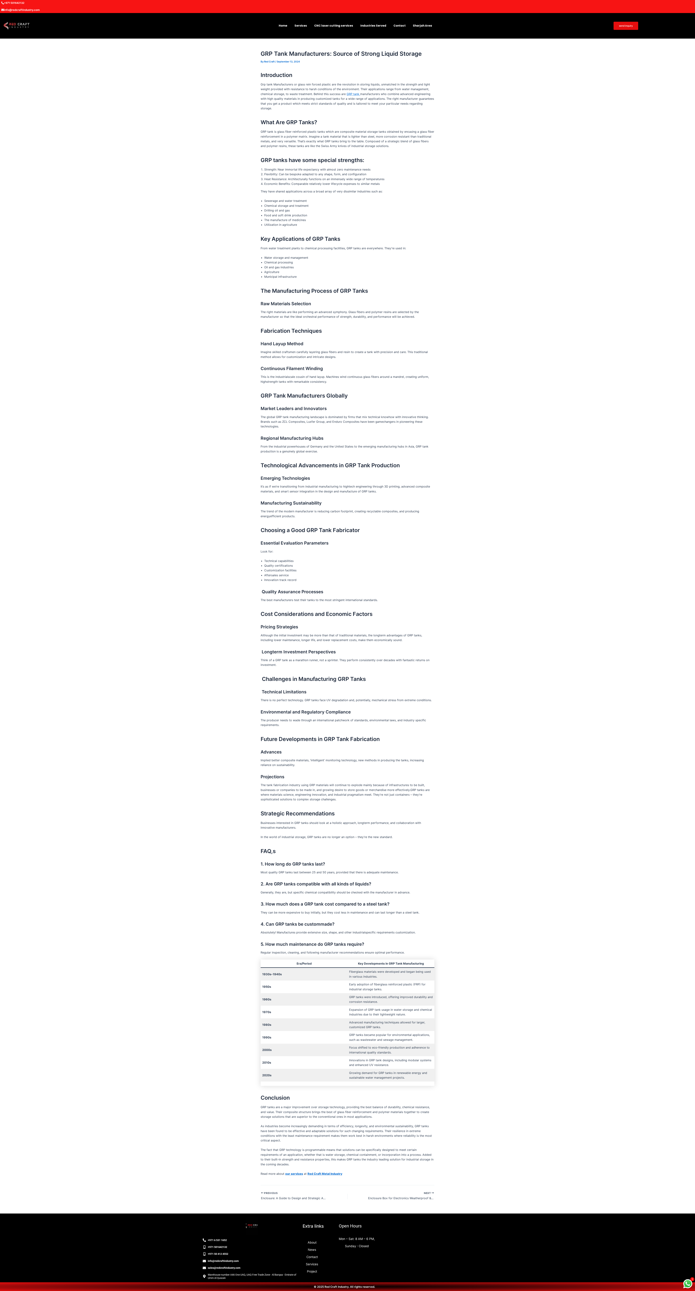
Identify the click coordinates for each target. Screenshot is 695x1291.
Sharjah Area (422, 26)
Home (283, 26)
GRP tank (353, 94)
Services (300, 26)
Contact (399, 26)
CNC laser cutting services (333, 26)
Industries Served (373, 26)
